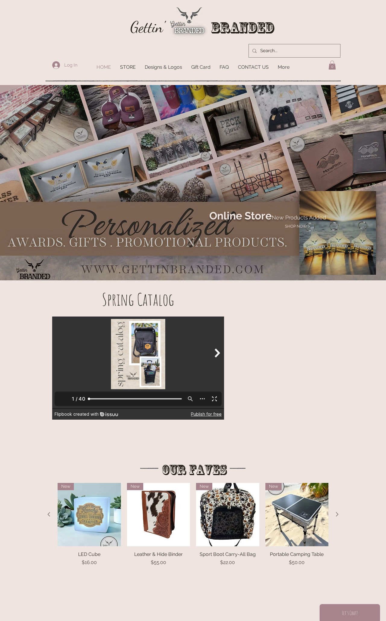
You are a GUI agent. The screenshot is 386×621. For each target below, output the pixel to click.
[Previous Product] (48, 514)
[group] (193, 535)
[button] (332, 65)
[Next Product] (337, 514)
